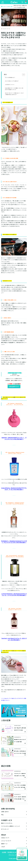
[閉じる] (26, 849)
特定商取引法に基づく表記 (14, 852)
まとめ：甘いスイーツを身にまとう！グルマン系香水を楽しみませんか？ (14, 93)
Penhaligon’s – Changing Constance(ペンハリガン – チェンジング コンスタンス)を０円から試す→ (14, 541)
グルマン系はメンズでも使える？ (12, 81)
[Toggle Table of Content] (22, 74)
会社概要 (4, 852)
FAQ (2, 815)
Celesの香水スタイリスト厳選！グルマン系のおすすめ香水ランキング (14, 88)
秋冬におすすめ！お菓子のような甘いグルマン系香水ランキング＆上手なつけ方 (13, 35)
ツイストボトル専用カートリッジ (10, 826)
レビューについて (6, 841)
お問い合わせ (5, 812)
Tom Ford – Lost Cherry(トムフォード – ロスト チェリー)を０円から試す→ (14, 639)
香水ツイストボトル (6, 823)
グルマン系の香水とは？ (10, 77)
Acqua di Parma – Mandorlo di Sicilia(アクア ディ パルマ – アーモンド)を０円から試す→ (14, 488)
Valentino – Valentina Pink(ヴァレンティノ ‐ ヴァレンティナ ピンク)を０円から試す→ (14, 438)
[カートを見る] (25, 2)
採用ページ (4, 844)
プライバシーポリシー (14, 855)
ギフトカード (5, 829)
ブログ (3, 847)
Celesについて (5, 838)
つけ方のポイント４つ (9, 84)
